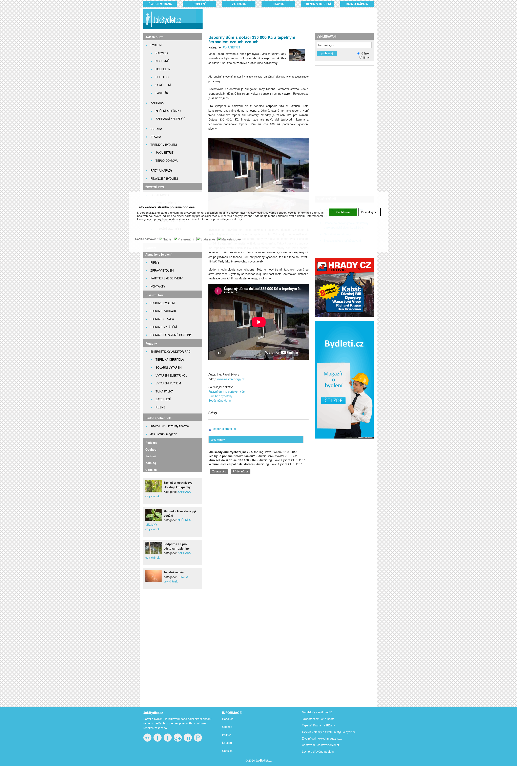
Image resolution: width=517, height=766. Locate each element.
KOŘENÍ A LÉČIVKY (168, 111)
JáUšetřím (308, 719)
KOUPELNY (163, 69)
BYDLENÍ (199, 4)
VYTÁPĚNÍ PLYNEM (168, 383)
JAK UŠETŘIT (164, 152)
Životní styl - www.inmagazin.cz (322, 738)
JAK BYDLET (154, 37)
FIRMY (154, 262)
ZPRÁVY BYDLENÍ (162, 270)
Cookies (151, 470)
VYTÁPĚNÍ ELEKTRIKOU (171, 375)
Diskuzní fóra (154, 295)
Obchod (151, 449)
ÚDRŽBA (156, 129)
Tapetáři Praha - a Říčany (318, 725)
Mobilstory (308, 712)
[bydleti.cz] (346, 441)
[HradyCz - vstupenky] (344, 316)
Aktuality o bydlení (158, 254)
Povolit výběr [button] (369, 212)
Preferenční (186, 239)
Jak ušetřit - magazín (163, 434)
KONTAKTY (157, 286)
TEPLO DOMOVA (167, 160)
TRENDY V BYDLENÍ (317, 4)
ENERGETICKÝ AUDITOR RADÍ (170, 351)
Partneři (150, 456)
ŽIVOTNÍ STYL (155, 187)
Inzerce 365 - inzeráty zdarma (169, 426)
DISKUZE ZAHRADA (163, 311)
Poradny (151, 343)
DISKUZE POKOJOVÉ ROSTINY (171, 335)
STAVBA (278, 4)
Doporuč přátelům (224, 429)
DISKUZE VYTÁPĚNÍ (163, 327)
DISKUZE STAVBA (162, 319)
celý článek (152, 496)
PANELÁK (162, 93)
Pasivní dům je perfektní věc (226, 391)
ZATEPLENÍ (163, 399)
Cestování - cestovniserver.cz (320, 745)
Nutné (167, 239)
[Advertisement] (283, 19)
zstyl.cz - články (312, 732)
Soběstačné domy (219, 400)
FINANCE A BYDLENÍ (164, 178)
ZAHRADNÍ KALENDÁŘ (170, 119)
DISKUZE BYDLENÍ (162, 303)
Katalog (150, 463)
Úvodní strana (160, 4)
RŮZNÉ (160, 407)
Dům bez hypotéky (220, 396)
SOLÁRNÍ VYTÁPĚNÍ (169, 367)
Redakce (151, 443)
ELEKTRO (162, 77)
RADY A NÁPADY (357, 4)
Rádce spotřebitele (158, 418)
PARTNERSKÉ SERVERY (166, 278)
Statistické (207, 239)
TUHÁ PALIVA (164, 391)
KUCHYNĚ (162, 61)
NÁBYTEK (162, 53)
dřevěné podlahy (323, 751)
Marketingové (231, 239)
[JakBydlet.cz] (169, 28)
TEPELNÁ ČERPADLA (170, 359)
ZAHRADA (239, 4)
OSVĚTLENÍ (163, 85)
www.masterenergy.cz (231, 379)
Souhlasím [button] (343, 212)
